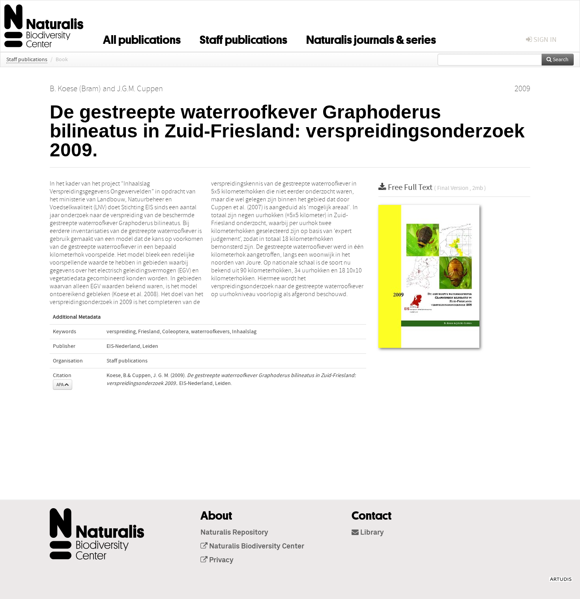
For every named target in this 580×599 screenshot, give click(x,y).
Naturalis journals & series (371, 38)
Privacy (221, 560)
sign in (544, 40)
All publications (142, 38)
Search (560, 59)
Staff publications (243, 38)
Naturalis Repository (234, 532)
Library (371, 532)
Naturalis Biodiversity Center (256, 546)
